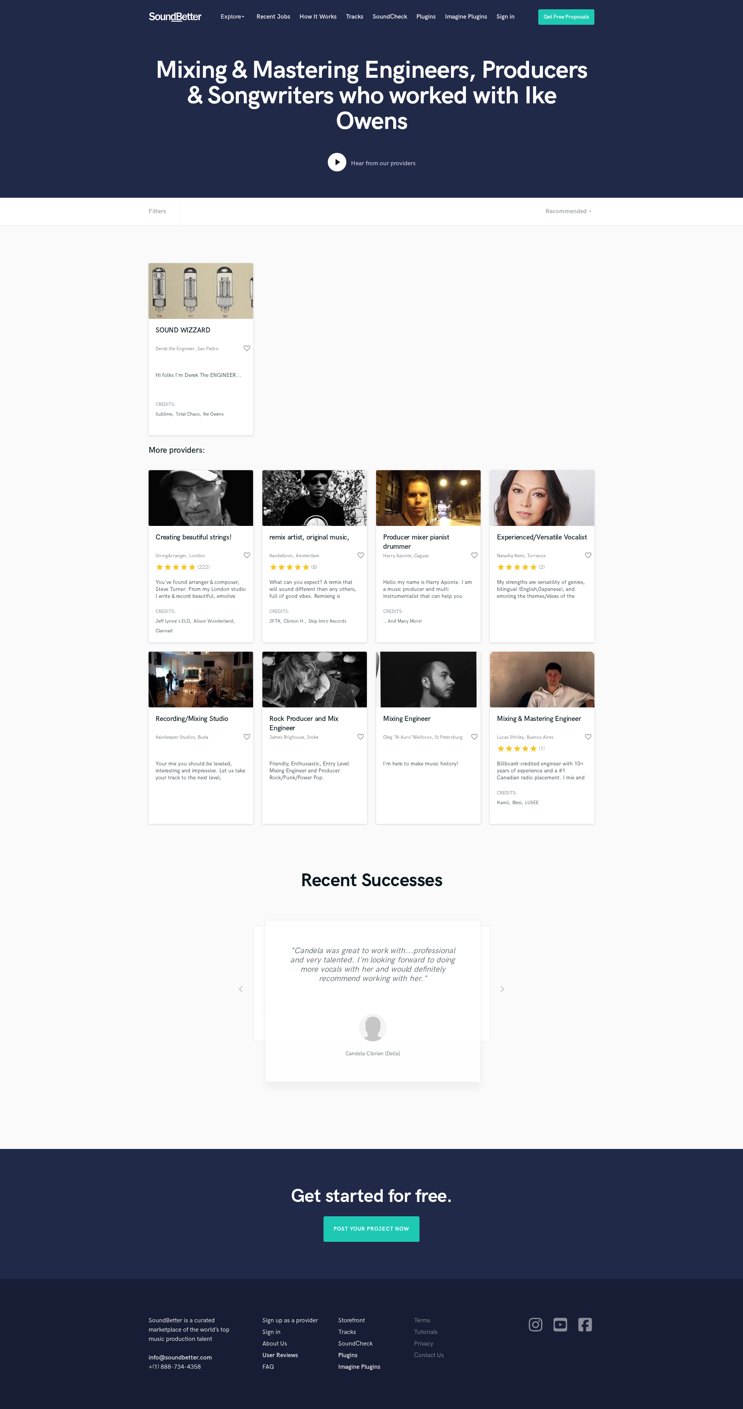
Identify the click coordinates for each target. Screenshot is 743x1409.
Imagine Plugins (466, 17)
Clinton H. (294, 621)
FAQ (268, 1367)
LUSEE (532, 803)
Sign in (505, 17)
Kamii (503, 803)
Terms (422, 1320)
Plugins (426, 17)
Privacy (423, 1343)
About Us (274, 1343)
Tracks (354, 17)
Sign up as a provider (290, 1320)
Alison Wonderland (213, 621)
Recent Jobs (273, 17)
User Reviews (280, 1355)
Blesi (517, 803)
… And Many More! (402, 621)
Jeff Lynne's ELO (173, 621)
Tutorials (426, 1332)
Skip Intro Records (327, 621)
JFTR (274, 621)
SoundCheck (390, 17)
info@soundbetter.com (180, 1357)
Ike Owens (213, 414)
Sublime (164, 414)
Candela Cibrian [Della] (371, 1054)
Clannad (164, 631)
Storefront (351, 1320)
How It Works (318, 17)
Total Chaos (188, 414)
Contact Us (429, 1355)
